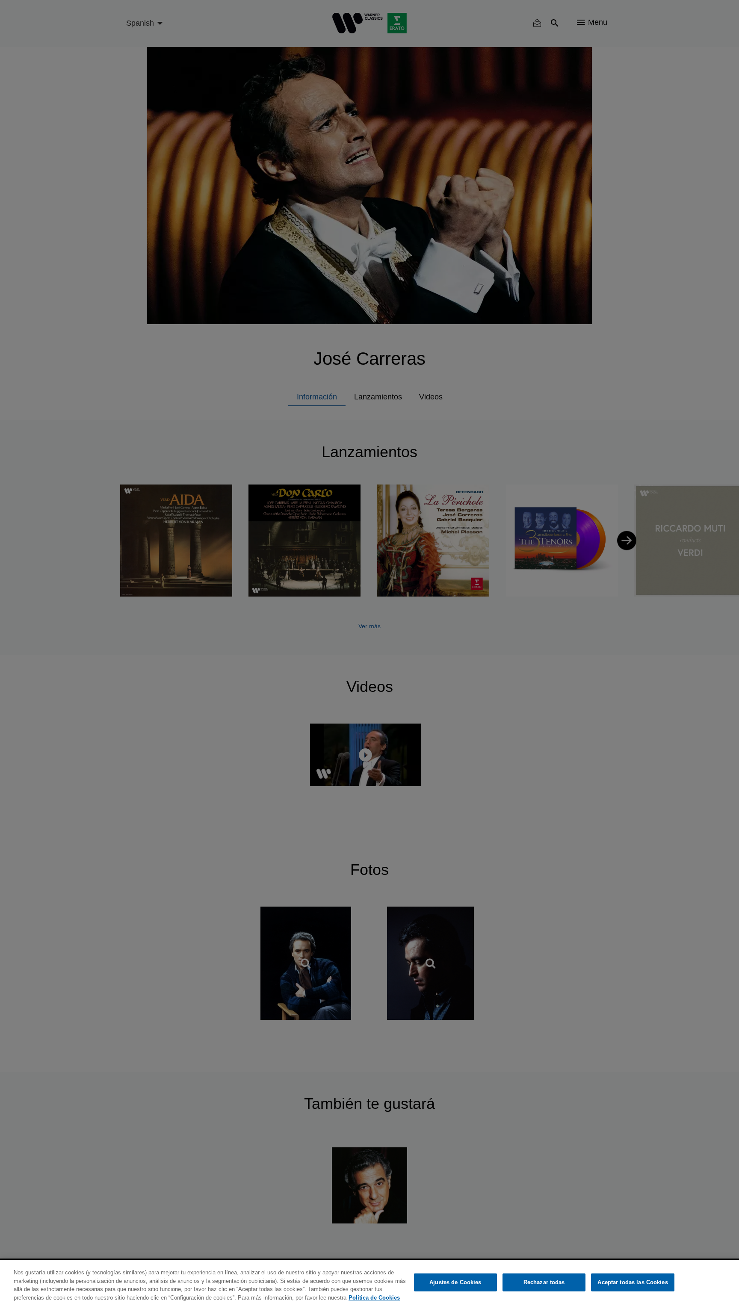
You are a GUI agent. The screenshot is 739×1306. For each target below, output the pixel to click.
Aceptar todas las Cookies (632, 1282)
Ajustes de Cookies (455, 1282)
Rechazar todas (544, 1282)
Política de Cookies (374, 1297)
